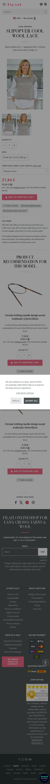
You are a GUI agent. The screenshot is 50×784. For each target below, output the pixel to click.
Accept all (31, 401)
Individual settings (25, 393)
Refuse (16, 401)
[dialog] (25, 392)
